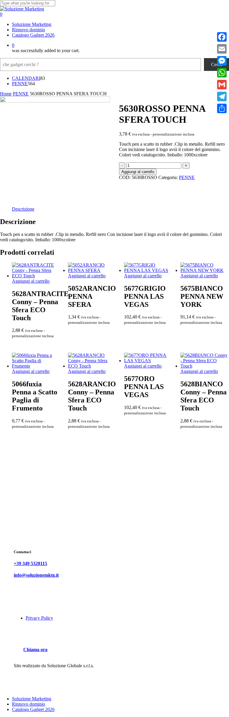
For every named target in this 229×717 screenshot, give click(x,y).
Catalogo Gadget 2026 (33, 709)
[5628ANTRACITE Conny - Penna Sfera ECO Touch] (36, 275)
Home (6, 93)
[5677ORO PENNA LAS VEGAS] (148, 360)
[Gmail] (222, 85)
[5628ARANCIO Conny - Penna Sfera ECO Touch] (92, 365)
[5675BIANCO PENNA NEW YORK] (204, 270)
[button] (35, 649)
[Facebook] (222, 37)
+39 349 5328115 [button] (30, 563)
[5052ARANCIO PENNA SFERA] (92, 270)
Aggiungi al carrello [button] (30, 281)
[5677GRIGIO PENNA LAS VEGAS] (148, 270)
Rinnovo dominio (28, 704)
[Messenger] (222, 61)
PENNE (21, 93)
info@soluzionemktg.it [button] (36, 575)
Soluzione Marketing (31, 698)
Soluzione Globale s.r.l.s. (70, 665)
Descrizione (23, 208)
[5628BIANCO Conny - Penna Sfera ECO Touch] (204, 365)
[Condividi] (222, 108)
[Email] (222, 49)
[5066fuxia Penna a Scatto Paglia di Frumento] (36, 365)
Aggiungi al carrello (137, 171)
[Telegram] (222, 96)
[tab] (23, 209)
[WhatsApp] (222, 73)
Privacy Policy (39, 617)
